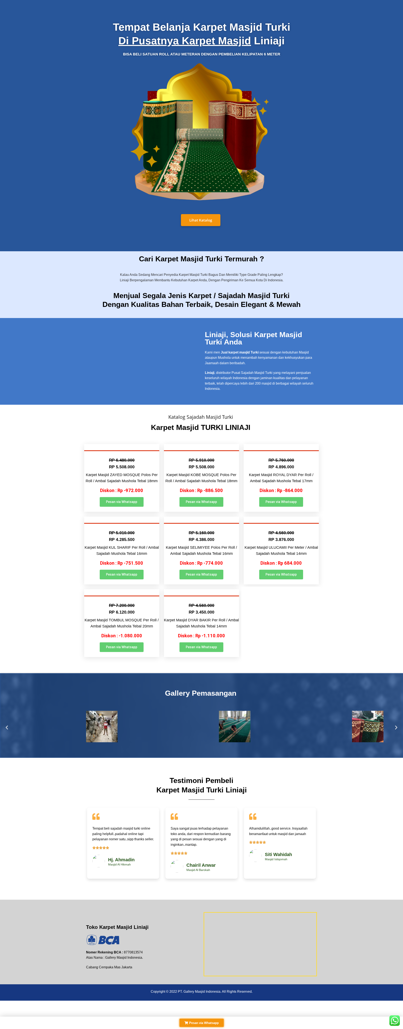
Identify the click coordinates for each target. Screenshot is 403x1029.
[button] (122, 502)
